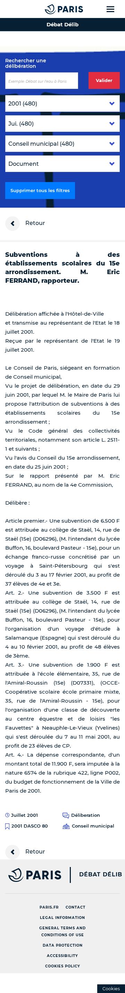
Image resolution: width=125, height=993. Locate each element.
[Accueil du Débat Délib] (50, 9)
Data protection (63, 945)
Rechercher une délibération (25, 63)
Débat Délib (100, 875)
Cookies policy (62, 966)
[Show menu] (114, 9)
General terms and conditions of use (62, 931)
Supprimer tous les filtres (40, 190)
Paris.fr (49, 907)
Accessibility (62, 956)
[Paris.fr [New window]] (30, 875)
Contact (75, 907)
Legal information (62, 917)
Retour (34, 223)
